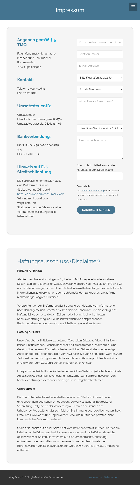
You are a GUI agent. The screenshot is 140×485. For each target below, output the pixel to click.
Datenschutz (111, 477)
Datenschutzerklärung (92, 190)
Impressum (95, 477)
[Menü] (133, 7)
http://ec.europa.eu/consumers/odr (40, 194)
